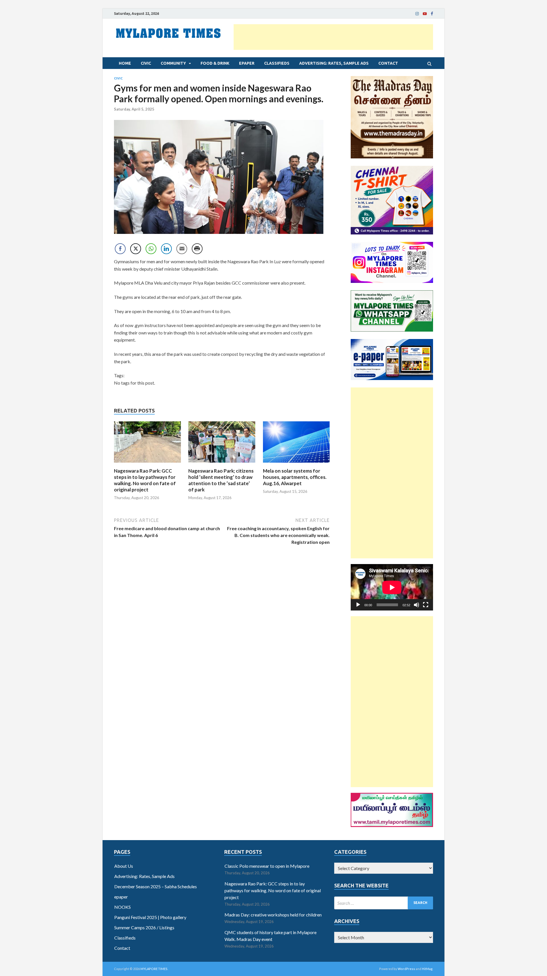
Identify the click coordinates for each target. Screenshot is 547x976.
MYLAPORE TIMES (154, 969)
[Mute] (416, 605)
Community (173, 63)
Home (125, 63)
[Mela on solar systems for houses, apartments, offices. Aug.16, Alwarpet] (296, 464)
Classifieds (276, 63)
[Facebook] (431, 13)
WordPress (406, 969)
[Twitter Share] (135, 248)
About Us (123, 866)
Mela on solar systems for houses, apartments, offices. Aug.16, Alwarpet (294, 477)
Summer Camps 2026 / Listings (144, 927)
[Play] (358, 605)
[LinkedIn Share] (166, 248)
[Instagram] (417, 13)
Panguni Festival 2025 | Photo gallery (150, 917)
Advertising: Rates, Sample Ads (334, 63)
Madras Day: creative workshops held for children (273, 914)
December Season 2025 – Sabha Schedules (155, 886)
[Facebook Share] (120, 248)
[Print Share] (197, 248)
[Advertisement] (333, 37)
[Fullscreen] (425, 605)
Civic (146, 63)
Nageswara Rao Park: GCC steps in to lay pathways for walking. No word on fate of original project (145, 480)
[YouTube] (424, 13)
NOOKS (122, 907)
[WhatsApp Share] (151, 248)
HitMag (427, 969)
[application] (392, 587)
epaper (246, 63)
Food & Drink (215, 63)
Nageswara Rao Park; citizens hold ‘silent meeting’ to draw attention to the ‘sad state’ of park (221, 480)
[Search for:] (383, 903)
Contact (388, 63)
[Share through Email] (181, 248)
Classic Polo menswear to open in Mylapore (266, 866)
